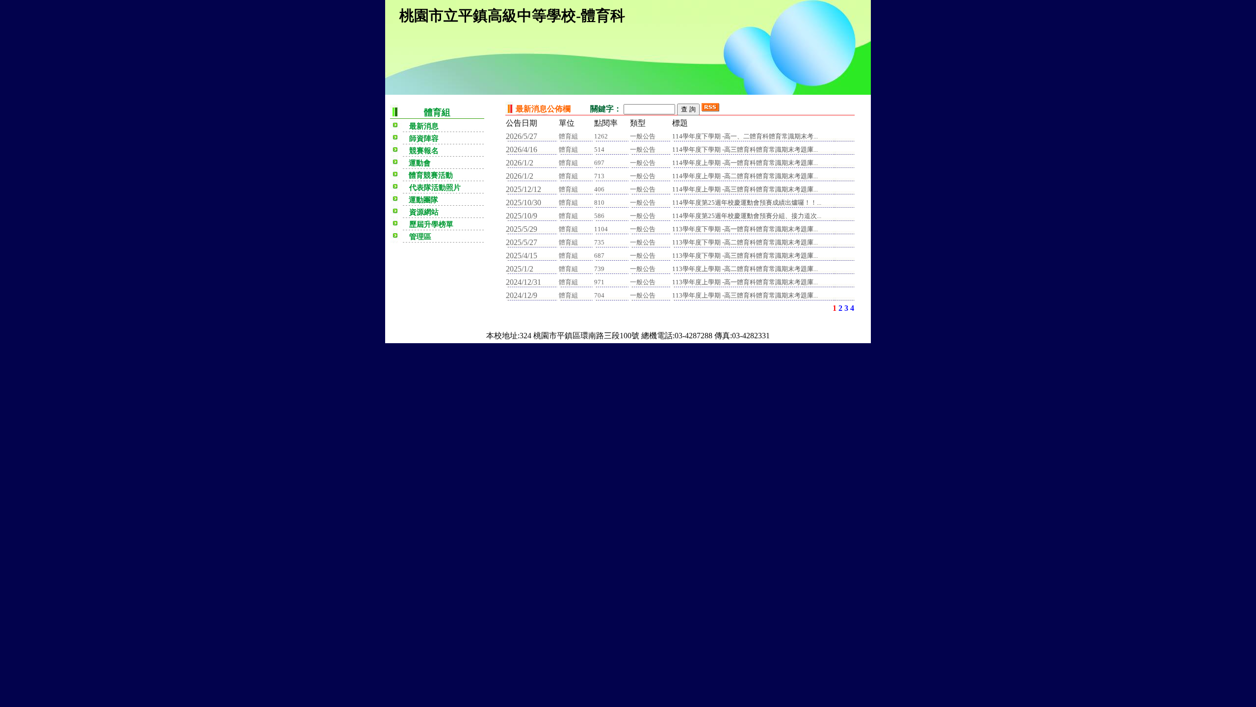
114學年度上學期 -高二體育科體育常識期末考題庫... (745, 176)
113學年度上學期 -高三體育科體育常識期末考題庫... (745, 295)
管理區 (420, 237)
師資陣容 (424, 138)
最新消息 (424, 126)
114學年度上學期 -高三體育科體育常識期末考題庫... (745, 189)
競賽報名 (424, 151)
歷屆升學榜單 (431, 224)
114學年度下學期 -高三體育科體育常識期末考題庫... (745, 149)
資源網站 (424, 212)
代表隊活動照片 (435, 187)
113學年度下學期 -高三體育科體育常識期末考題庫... (745, 255)
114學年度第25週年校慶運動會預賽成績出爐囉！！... (746, 202)
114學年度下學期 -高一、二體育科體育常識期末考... (745, 136)
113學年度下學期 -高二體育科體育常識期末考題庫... (745, 242)
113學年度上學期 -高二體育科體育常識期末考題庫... (745, 268)
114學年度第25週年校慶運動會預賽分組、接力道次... (746, 215)
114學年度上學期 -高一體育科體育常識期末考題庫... (745, 162)
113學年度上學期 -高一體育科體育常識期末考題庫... (745, 282)
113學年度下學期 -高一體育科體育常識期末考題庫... (745, 229)
